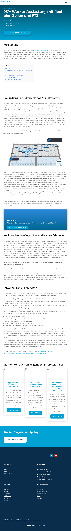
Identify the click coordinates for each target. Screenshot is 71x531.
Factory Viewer (8, 474)
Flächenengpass (42, 469)
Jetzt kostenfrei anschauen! (17, 227)
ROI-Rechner (7, 496)
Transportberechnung (44, 479)
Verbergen (13, 66)
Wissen (6, 491)
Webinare (6, 489)
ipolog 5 (6, 469)
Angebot (6, 498)
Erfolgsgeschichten (42, 491)
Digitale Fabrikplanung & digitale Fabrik (14, 384)
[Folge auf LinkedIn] (51, 455)
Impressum (31, 525)
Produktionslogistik (43, 474)
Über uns (40, 489)
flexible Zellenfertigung (41, 50)
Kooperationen (41, 494)
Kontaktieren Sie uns (17, 32)
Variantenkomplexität (44, 472)
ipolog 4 (6, 471)
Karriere (39, 498)
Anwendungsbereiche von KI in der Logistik (35, 384)
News (38, 496)
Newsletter (7, 494)
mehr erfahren (13, 410)
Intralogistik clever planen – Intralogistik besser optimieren (57, 386)
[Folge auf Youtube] (55, 455)
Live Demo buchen (15, 439)
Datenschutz (40, 525)
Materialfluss (41, 477)
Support (6, 500)
